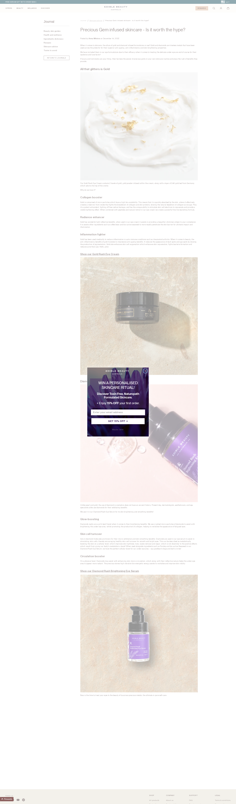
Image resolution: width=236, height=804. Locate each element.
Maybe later (118, 430)
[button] (7, 799)
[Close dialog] (145, 371)
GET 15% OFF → (118, 421)
